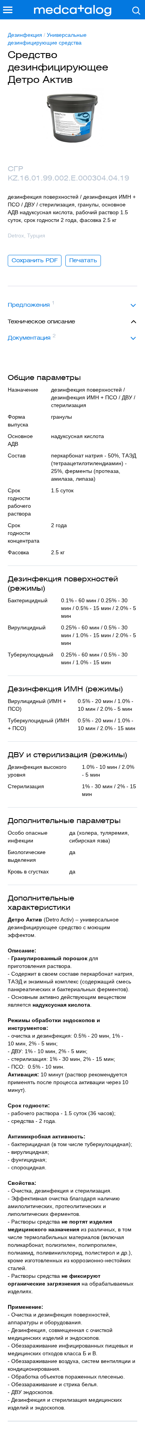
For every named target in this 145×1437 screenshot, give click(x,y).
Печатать (83, 260)
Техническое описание (41, 321)
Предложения (31, 304)
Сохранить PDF (35, 260)
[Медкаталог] (72, 10)
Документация (32, 337)
